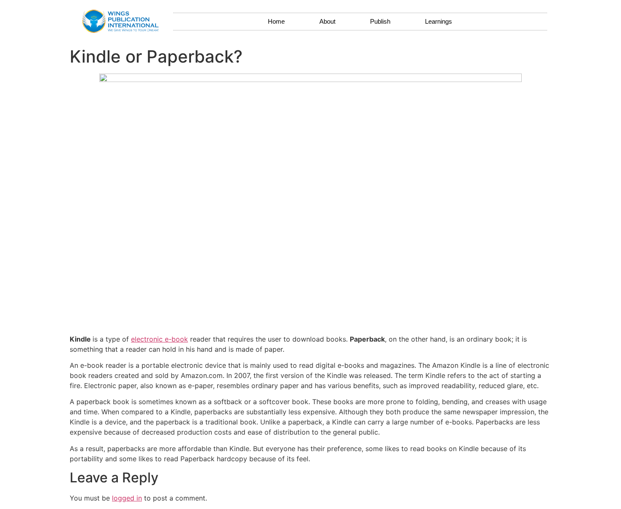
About (327, 21)
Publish (380, 21)
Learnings (438, 21)
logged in (127, 498)
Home (276, 21)
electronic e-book (159, 339)
